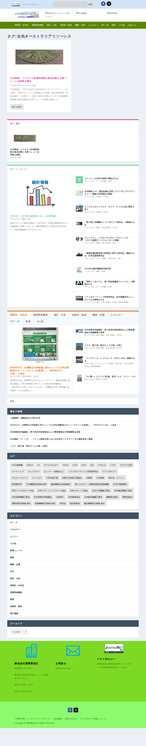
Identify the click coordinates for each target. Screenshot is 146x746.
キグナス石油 (126, 465)
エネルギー (93, 25)
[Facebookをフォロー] (103, 3)
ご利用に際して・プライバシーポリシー (32, 719)
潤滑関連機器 (38, 25)
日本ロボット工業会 (79, 490)
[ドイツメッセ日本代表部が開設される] (79, 179)
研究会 (63, 503)
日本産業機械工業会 (21, 497)
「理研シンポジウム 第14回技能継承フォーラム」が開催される (109, 282)
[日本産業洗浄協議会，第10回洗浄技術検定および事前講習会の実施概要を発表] (79, 331)
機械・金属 (80, 25)
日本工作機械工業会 (101, 490)
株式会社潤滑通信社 (26, 663)
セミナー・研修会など (54, 471)
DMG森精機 (17, 465)
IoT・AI (105, 25)
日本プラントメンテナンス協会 (52, 490)
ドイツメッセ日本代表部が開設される (101, 178)
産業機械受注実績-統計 (45, 503)
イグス (113, 465)
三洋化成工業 (52, 477)
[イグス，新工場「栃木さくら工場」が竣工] (79, 346)
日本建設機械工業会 (123, 490)
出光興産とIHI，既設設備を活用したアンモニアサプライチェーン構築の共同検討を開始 (109, 192)
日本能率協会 (74, 497)
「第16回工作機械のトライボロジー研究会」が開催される (109, 223)
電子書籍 (14, 613)
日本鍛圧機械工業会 (93, 497)
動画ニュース (16, 550)
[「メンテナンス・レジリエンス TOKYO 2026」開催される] (79, 359)
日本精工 (60, 497)
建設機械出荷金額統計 (61, 484)
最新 (23, 376)
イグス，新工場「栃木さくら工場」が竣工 (103, 345)
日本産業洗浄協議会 (43, 497)
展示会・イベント (116, 477)
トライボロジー (109, 471)
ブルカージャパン (20, 477)
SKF (92, 465)
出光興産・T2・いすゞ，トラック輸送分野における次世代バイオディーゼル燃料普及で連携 (51, 439)
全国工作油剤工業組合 (72, 477)
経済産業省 (75, 503)
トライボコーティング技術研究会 (83, 471)
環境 (114, 25)
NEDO (66, 465)
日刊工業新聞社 (120, 484)
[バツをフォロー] (109, 3)
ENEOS (30, 465)
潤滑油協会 (127, 497)
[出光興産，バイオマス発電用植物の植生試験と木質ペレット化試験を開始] (39, 57)
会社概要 (58, 719)
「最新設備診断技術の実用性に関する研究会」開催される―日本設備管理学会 (109, 254)
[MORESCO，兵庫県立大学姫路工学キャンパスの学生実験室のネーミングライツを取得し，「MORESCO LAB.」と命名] (40, 345)
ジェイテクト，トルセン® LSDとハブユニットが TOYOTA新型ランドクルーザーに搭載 (106, 238)
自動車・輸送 (66, 25)
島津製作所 (17, 484)
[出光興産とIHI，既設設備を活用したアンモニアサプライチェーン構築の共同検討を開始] (79, 192)
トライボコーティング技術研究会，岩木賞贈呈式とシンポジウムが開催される (109, 298)
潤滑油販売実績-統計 (21, 503)
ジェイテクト (34, 471)
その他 (122, 25)
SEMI (83, 465)
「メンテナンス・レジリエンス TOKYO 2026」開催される (109, 359)
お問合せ (61, 663)
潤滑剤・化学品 (22, 25)
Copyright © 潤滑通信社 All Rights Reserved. (35, 723)
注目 (12, 571)
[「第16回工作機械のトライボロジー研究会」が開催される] (79, 223)
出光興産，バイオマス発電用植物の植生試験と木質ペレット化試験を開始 (38, 79)
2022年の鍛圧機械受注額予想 (97, 268)
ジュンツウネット (30, 4)
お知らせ (132, 25)
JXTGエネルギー (51, 465)
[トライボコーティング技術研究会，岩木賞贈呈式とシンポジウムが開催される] (79, 298)
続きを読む (17, 106)
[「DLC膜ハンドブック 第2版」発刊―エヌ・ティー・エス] (79, 377)
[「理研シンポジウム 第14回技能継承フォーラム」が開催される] (79, 283)
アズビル (102, 465)
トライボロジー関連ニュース (93, 719)
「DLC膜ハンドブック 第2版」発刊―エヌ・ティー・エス (110, 376)
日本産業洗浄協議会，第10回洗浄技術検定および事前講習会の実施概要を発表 (109, 331)
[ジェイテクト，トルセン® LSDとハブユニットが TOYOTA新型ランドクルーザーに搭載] (79, 239)
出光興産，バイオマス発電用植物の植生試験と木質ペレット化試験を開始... (24, 152)
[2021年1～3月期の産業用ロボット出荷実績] (40, 194)
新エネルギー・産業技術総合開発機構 (92, 484)
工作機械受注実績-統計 (36, 484)
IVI (38, 465)
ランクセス (37, 477)
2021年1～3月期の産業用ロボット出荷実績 (33, 216)
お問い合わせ (71, 719)
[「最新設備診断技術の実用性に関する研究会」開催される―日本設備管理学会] (79, 254)
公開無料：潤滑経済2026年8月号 (25, 418)
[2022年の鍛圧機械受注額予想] (79, 270)
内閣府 (89, 477)
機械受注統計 (112, 497)
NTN (75, 465)
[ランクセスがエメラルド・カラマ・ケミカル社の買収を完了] (79, 208)
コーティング (18, 471)
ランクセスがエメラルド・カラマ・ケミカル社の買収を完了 (109, 207)
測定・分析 (52, 25)
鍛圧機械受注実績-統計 (94, 503)
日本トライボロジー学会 (23, 490)
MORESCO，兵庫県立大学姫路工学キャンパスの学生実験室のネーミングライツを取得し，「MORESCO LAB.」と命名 (39, 370)
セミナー (105, 363)
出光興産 (100, 477)
